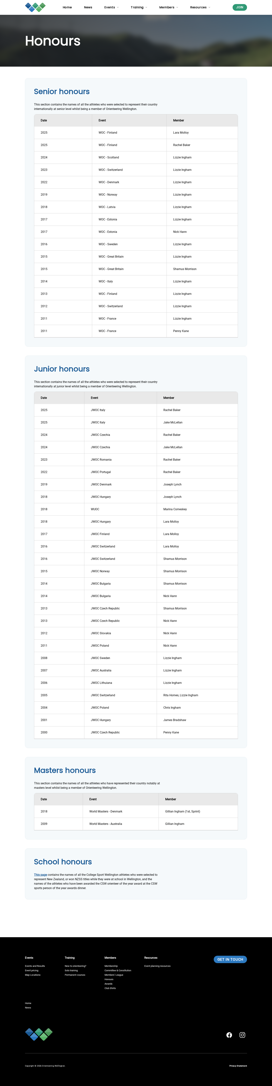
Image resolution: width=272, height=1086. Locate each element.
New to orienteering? (75, 966)
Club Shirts (110, 988)
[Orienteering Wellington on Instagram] (242, 1035)
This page (40, 874)
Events (109, 7)
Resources (198, 7)
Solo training (71, 970)
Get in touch (230, 959)
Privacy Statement (238, 1066)
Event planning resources (157, 966)
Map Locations (33, 974)
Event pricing (31, 970)
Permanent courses (75, 974)
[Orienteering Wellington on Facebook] (229, 1035)
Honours (109, 979)
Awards (109, 983)
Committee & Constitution (118, 970)
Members (166, 7)
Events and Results (35, 966)
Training (137, 7)
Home (67, 7)
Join (239, 7)
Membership (111, 966)
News (88, 7)
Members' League (114, 974)
